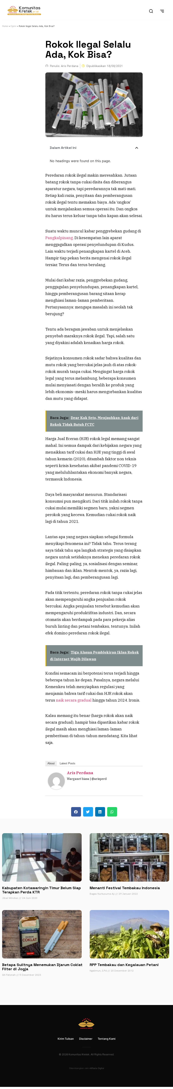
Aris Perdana (80, 772)
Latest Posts (67, 763)
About (51, 763)
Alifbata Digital (96, 1068)
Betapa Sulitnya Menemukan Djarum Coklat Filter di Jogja (42, 966)
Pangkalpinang (59, 237)
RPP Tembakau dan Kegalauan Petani (124, 964)
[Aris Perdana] (56, 788)
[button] (136, 147)
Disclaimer (85, 1038)
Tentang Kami (106, 1038)
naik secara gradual (74, 700)
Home (5, 26)
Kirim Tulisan (66, 1038)
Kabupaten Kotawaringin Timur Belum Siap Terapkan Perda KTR (41, 889)
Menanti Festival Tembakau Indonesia (125, 887)
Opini (13, 26)
